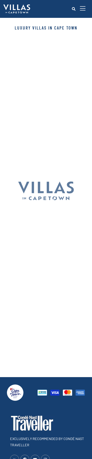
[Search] (73, 9)
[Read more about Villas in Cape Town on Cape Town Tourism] (15, 392)
